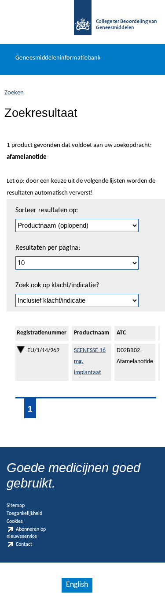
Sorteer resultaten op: (46, 210)
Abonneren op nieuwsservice (26, 533)
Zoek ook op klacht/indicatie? (57, 285)
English (77, 585)
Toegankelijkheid (24, 513)
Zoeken (14, 93)
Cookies (15, 521)
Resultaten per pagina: (47, 247)
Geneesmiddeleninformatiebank (57, 58)
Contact (24, 544)
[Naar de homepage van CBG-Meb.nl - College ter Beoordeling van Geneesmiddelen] (83, 22)
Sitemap (16, 505)
